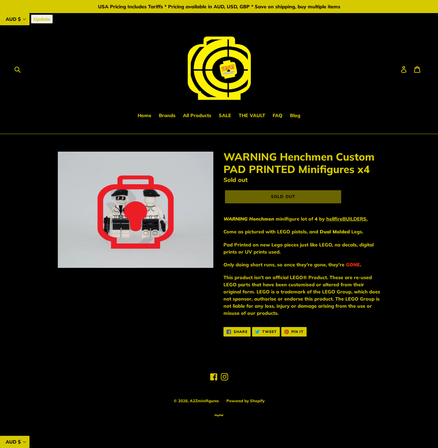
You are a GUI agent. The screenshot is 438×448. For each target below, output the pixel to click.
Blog (295, 115)
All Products (197, 115)
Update (41, 19)
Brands (167, 115)
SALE (225, 115)
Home (144, 115)
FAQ (277, 115)
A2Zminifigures (204, 400)
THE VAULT (252, 115)
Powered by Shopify (245, 400)
